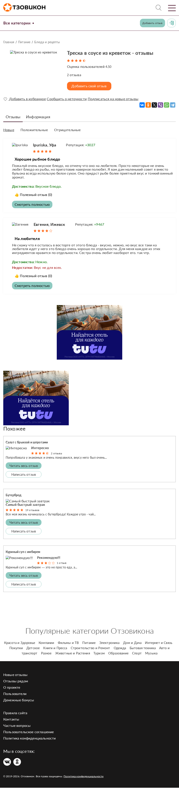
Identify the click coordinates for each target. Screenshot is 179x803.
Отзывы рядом (15, 681)
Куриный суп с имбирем (23, 552)
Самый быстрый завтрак (25, 504)
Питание (24, 42)
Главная (8, 42)
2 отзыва (56, 453)
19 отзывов (32, 510)
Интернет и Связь (158, 643)
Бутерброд (13, 495)
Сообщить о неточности (66, 99)
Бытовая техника (143, 648)
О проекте (11, 687)
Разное (46, 653)
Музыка (151, 653)
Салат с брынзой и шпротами (27, 442)
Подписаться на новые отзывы (113, 99)
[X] (154, 105)
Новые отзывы (15, 675)
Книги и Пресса (55, 648)
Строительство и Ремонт (90, 648)
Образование (118, 653)
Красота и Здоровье (19, 643)
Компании (46, 643)
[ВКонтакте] (142, 105)
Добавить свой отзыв (89, 86)
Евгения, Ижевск (49, 224)
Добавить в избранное (27, 99)
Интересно (40, 448)
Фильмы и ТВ (68, 643)
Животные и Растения (72, 653)
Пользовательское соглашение (28, 732)
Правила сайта (15, 713)
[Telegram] (172, 105)
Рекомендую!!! (48, 557)
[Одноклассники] (148, 105)
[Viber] (160, 105)
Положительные (34, 130)
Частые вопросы (17, 725)
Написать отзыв (23, 474)
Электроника (109, 643)
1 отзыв (61, 562)
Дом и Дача (132, 643)
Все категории (17, 23)
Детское (33, 648)
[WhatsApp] (166, 105)
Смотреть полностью (32, 204)
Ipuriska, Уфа (44, 144)
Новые (8, 130)
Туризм (99, 653)
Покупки (16, 648)
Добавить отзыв (152, 23)
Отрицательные (67, 130)
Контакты (11, 719)
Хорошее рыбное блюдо (37, 159)
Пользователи (14, 693)
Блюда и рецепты (47, 42)
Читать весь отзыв (23, 466)
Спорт (137, 653)
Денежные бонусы (18, 700)
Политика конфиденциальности (29, 738)
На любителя (27, 238)
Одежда (120, 648)
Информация (38, 116)
